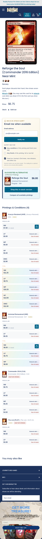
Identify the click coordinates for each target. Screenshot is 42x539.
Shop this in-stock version (21, 189)
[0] (38, 15)
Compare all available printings (21, 195)
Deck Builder (27, 15)
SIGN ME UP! (21, 528)
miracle (36, 93)
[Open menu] (3, 10)
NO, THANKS (21, 533)
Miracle (5, 93)
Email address (9, 128)
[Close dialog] (40, 504)
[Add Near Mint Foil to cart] (37, 346)
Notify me (21, 139)
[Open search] (20, 15)
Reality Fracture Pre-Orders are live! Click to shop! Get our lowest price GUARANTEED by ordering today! (21, 3)
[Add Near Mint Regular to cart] (37, 227)
